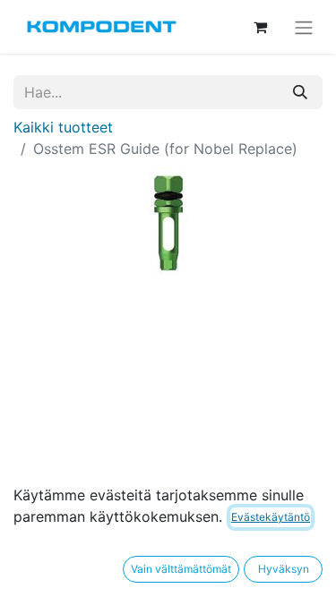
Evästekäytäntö (270, 517)
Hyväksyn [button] (283, 569)
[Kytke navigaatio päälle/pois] (304, 27)
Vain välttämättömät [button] (181, 569)
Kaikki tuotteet (63, 127)
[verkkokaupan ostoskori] (260, 27)
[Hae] (300, 92)
